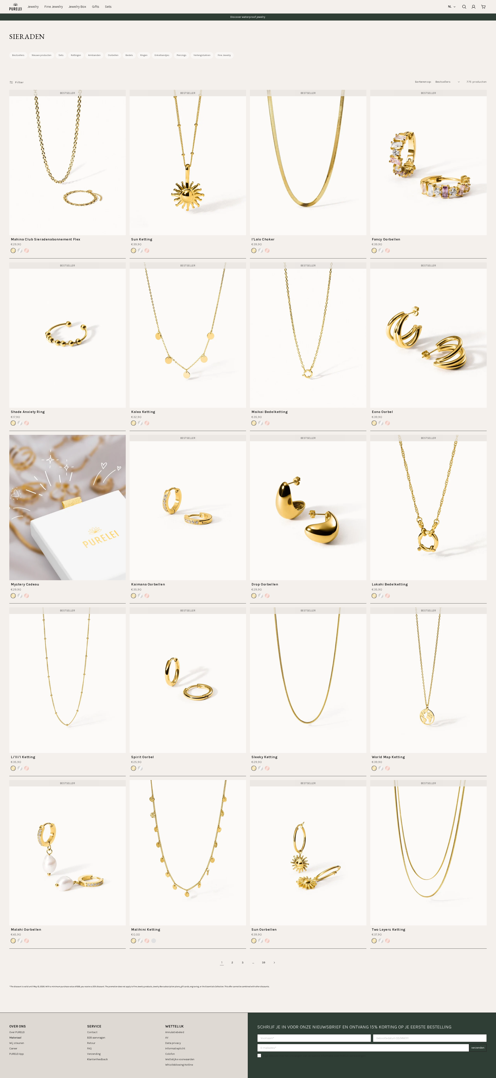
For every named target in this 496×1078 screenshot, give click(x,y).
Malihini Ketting (145, 929)
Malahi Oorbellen (26, 929)
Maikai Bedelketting (269, 412)
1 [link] (222, 962)
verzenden (477, 1047)
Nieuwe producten (41, 55)
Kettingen (76, 55)
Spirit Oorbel (142, 757)
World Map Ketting (388, 757)
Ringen (143, 55)
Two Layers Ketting (388, 929)
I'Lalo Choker (263, 239)
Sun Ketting (141, 239)
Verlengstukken (202, 55)
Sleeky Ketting (264, 757)
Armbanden (94, 55)
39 (263, 962)
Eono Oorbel (382, 412)
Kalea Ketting (143, 412)
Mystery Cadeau (25, 584)
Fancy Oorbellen (386, 239)
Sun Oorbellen (264, 929)
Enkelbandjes (162, 55)
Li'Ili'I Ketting (23, 757)
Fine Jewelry (224, 55)
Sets (61, 55)
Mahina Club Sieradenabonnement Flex (45, 239)
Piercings (181, 55)
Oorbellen (113, 55)
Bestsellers (18, 55)
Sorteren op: (423, 81)
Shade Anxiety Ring (28, 412)
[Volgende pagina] (274, 962)
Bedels (129, 55)
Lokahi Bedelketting (390, 584)
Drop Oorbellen (264, 584)
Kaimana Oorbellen (148, 584)
